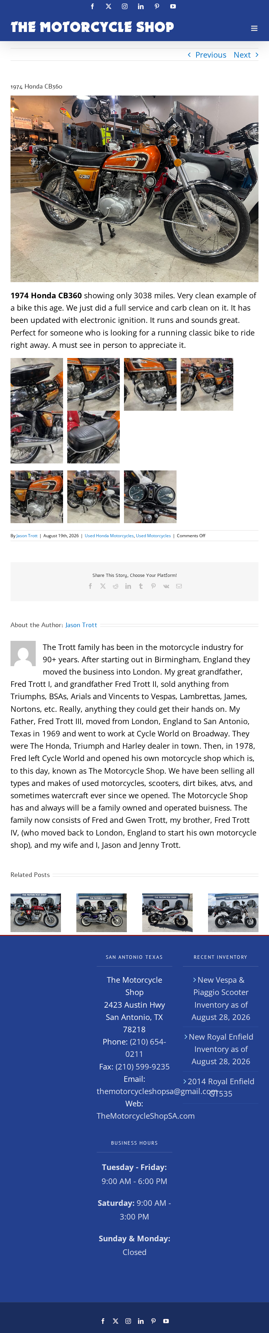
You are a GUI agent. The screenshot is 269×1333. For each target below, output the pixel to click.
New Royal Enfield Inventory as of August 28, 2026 (221, 1048)
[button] (16, 913)
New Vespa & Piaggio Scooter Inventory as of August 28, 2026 (221, 998)
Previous (210, 54)
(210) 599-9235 (143, 1066)
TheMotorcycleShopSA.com (146, 1115)
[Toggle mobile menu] (254, 28)
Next (242, 54)
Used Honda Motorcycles (109, 536)
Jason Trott (26, 536)
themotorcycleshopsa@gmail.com (157, 1091)
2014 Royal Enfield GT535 (221, 1087)
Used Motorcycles (153, 536)
